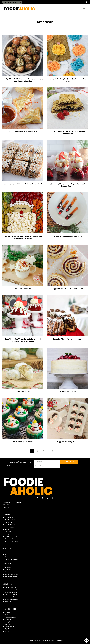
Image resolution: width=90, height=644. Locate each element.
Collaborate (6, 505)
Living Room (9, 622)
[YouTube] (47, 498)
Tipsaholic (7, 584)
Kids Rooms (9, 629)
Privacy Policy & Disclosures (11, 502)
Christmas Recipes (11, 520)
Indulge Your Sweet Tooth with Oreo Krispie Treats (23, 184)
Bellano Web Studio (57, 640)
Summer (7, 552)
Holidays (6, 514)
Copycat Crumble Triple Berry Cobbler (67, 289)
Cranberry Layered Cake (67, 391)
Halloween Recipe (11, 539)
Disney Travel (9, 597)
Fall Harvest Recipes (11, 559)
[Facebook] (37, 498)
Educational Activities (12, 590)
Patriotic (7, 534)
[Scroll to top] (4, 628)
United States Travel (11, 599)
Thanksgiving (9, 517)
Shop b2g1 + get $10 (12, 2)
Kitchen (7, 612)
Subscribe (5, 507)
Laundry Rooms (10, 626)
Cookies (7, 569)
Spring (7, 557)
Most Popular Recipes (12, 574)
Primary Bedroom (10, 617)
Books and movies (11, 592)
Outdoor (7, 631)
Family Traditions (10, 587)
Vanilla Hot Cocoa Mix (22, 289)
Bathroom (8, 619)
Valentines (8, 522)
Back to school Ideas (11, 536)
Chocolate (8, 567)
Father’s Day (9, 532)
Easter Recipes (10, 527)
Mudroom (8, 624)
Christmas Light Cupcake (23, 442)
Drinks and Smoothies (12, 576)
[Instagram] (42, 498)
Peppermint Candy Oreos (67, 442)
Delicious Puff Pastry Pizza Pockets (22, 131)
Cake (6, 572)
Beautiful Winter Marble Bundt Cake (67, 339)
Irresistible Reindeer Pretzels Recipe (67, 236)
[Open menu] (84, 8)
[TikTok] (52, 498)
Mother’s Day (9, 529)
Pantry (7, 615)
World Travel (9, 601)
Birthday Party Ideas (11, 541)
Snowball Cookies (23, 391)
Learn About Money (11, 594)
